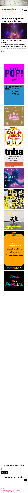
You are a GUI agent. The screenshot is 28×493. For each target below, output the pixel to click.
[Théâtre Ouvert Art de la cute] (14, 146)
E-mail (3, 467)
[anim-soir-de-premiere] (14, 290)
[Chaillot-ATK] (14, 229)
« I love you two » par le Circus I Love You (12, 41)
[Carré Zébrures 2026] (14, 208)
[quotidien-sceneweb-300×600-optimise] (14, 269)
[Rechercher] (22, 9)
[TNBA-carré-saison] (14, 166)
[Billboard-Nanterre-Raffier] (14, 6)
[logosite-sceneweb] (11, 9)
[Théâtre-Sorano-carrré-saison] (14, 83)
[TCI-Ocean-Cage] (14, 187)
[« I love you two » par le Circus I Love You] (14, 31)
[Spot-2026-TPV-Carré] (14, 104)
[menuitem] (22, 9)
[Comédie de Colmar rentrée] (14, 125)
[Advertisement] (14, 306)
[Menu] (25, 9)
